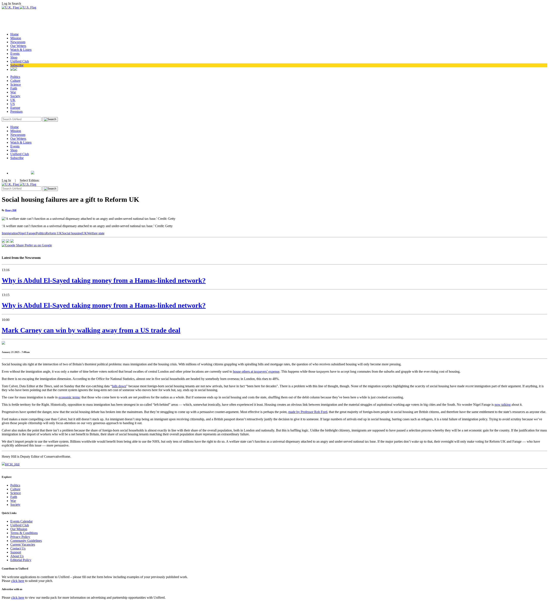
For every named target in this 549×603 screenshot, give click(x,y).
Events (15, 53)
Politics (15, 77)
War (13, 92)
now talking (503, 404)
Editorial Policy (20, 560)
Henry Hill (10, 210)
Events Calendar (21, 521)
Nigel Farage (27, 233)
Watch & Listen (21, 50)
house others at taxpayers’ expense (256, 371)
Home (14, 34)
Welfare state (95, 233)
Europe (15, 107)
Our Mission (18, 529)
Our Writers (18, 46)
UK (12, 100)
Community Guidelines (26, 540)
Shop (13, 57)
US (12, 104)
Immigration (10, 233)
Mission (15, 38)
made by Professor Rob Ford (307, 412)
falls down (119, 386)
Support (15, 552)
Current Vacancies (22, 544)
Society (15, 96)
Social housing (72, 233)
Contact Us (18, 548)
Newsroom (17, 42)
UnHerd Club (19, 61)
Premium (16, 111)
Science (15, 84)
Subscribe (17, 65)
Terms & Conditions (24, 533)
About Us (17, 556)
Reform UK (54, 233)
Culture (15, 80)
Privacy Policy (20, 537)
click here (17, 581)
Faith (13, 88)
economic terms (69, 397)
